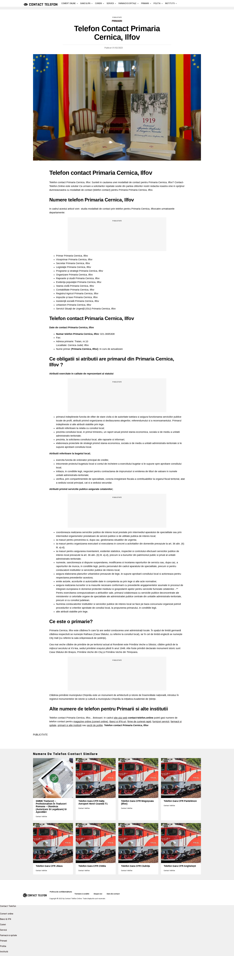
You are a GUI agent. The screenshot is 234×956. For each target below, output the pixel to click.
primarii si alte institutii (70, 725)
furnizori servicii (160, 721)
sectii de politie (95, 725)
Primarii (145, 3)
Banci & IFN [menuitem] (5, 919)
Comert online (68, 3)
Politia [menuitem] (3, 946)
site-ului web (120, 717)
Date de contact (113, 894)
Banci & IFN (85, 3)
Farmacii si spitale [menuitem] (8, 935)
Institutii (170, 3)
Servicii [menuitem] (3, 930)
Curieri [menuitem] (3, 924)
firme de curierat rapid (139, 721)
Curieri (98, 3)
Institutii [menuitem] (4, 951)
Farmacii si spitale (127, 3)
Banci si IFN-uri (117, 721)
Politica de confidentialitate (61, 892)
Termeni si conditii (81, 894)
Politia (157, 3)
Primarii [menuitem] (3, 940)
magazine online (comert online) (90, 721)
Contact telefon (41, 817)
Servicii (110, 3)
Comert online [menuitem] (6, 913)
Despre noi (98, 894)
